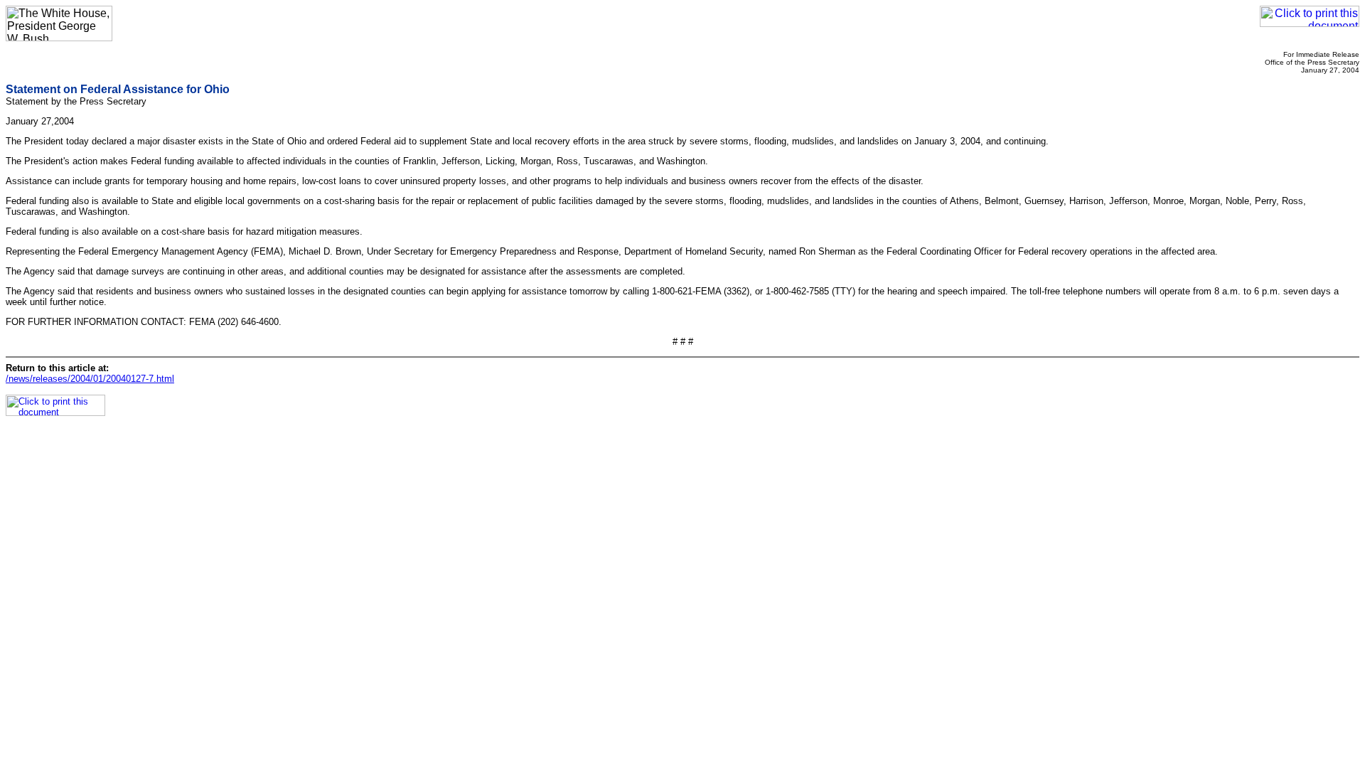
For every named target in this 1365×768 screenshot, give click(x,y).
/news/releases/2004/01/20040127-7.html (90, 378)
